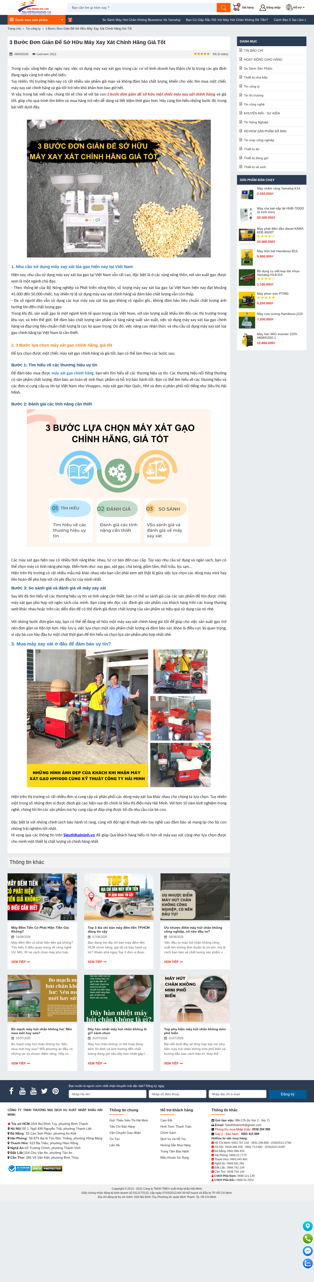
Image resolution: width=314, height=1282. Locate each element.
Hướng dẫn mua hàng (175, 1145)
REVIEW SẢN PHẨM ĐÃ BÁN (265, 131)
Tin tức (114, 1139)
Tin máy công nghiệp (259, 140)
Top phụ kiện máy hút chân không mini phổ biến (195, 1031)
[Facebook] (11, 1091)
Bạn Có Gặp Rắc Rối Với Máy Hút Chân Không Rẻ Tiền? (193, 20)
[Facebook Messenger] (307, 1251)
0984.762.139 (235, 1167)
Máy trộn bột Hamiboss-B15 (277, 251)
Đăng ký (287, 1094)
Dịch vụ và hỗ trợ (173, 1139)
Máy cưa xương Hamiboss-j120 (280, 314)
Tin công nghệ (254, 104)
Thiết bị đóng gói (256, 158)
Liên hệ (114, 1145)
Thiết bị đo (251, 149)
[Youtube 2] (33, 1091)
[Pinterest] (55, 1091)
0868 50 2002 (245, 1180)
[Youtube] (22, 1091)
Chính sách (168, 1133)
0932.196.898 (260, 1142)
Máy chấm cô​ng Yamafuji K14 (278, 188)
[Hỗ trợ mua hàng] (307, 1238)
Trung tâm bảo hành (174, 1151)
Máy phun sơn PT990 (272, 293)
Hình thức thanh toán (175, 1126)
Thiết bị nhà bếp (256, 77)
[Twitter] (44, 1091)
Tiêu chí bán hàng (122, 1126)
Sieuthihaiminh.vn (79, 835)
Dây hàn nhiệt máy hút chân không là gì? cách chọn (117, 1031)
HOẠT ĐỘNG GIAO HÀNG (263, 59)
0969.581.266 (235, 1163)
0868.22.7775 (238, 1155)
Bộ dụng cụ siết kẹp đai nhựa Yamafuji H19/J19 (278, 273)
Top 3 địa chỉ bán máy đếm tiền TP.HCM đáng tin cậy (119, 929)
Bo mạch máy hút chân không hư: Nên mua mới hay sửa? (41, 1031)
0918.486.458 (234, 1147)
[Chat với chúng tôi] (307, 1263)
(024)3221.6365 (275, 1147)
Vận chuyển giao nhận (125, 1133)
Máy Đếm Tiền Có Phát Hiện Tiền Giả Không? (40, 929)
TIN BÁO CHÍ (253, 50)
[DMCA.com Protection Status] (47, 1168)
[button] (296, 7)
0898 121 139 (246, 1175)
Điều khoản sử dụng (174, 1157)
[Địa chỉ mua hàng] (307, 1226)
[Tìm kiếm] (224, 7)
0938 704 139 (235, 1171)
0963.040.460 (238, 1159)
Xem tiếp (18, 962)
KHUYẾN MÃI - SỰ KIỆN (262, 113)
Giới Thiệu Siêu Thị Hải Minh (128, 1120)
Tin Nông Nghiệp (256, 122)
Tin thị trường (253, 95)
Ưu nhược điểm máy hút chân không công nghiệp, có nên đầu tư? (193, 929)
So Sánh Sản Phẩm (258, 68)
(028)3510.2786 (281, 1142)
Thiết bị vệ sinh (255, 167)
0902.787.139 (240, 1142)
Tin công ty (252, 86)
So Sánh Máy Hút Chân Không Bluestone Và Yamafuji (108, 20)
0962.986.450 (236, 1151)
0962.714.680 (254, 1147)
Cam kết (166, 1120)
